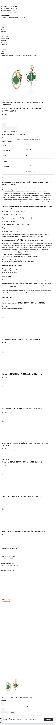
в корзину (6, 128)
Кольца (3, 632)
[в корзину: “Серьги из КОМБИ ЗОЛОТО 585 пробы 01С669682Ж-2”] (4, 506)
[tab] (22, 140)
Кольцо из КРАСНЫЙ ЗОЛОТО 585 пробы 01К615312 (22, 408)
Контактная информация (7, 614)
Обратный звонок (6, 657)
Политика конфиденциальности (8, 624)
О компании (4, 612)
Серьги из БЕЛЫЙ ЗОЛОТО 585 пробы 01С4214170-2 (22, 462)
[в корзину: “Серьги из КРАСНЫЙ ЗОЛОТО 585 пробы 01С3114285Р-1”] (4, 541)
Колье (2, 642)
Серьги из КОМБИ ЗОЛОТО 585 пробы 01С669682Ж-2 (22, 496)
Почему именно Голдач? (7, 609)
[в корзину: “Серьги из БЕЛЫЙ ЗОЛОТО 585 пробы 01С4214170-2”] (4, 472)
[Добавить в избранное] (4, 311)
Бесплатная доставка (6, 583)
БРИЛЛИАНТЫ (30, 171)
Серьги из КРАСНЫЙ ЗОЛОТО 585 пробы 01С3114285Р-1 (23, 531)
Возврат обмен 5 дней (6, 586)
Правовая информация (6, 622)
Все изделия (9, 102)
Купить (14, 128)
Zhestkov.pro (22, 673)
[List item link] (28, 562)
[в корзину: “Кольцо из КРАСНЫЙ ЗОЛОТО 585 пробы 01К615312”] (4, 418)
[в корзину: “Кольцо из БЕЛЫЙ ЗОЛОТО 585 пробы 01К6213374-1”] (4, 384)
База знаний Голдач (6, 593)
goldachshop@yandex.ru (8, 650)
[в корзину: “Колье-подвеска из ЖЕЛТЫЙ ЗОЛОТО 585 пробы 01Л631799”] (4, 315)
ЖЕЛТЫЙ (29, 149)
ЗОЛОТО (28, 144)
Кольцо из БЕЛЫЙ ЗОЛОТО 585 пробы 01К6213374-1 (22, 374)
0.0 (27, 160)
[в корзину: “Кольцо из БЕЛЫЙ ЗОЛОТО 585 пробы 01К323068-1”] (4, 349)
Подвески (3, 635)
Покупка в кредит (5, 588)
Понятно (48, 719)
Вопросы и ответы (5, 591)
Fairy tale (28, 165)
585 (27, 155)
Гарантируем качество (6, 581)
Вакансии (3, 619)
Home (4, 102)
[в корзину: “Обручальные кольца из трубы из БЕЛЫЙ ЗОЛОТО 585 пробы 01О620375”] (4, 457)
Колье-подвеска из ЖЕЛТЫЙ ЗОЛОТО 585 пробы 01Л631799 (24, 303)
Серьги (2, 640)
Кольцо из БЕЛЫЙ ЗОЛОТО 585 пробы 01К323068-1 (21, 339)
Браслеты (3, 637)
